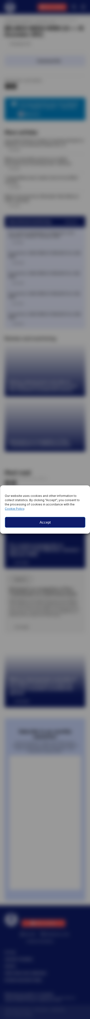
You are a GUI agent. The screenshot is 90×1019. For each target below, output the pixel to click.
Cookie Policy (14, 508)
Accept (45, 522)
